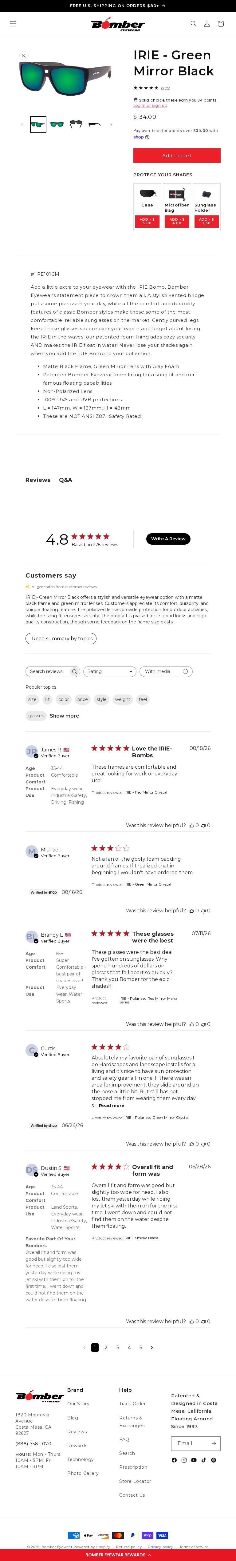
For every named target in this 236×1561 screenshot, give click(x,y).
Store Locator (135, 1481)
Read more (111, 1105)
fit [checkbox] (47, 699)
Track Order (132, 1404)
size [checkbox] (32, 699)
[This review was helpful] (192, 825)
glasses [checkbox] (36, 715)
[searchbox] (47, 671)
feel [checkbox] (143, 699)
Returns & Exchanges (131, 1421)
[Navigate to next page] (152, 1347)
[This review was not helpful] (203, 825)
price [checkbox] (82, 699)
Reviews (77, 1432)
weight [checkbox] (122, 699)
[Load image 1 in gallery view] (38, 124)
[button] (118, 1555)
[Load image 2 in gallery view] (57, 124)
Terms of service (194, 1547)
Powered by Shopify (91, 1547)
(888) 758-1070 (33, 1444)
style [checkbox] (101, 699)
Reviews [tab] (38, 480)
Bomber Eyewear (57, 1547)
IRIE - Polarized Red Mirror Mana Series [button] (148, 1000)
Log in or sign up (150, 105)
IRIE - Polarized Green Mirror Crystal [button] (156, 1117)
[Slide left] (22, 124)
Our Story (78, 1404)
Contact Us (132, 1495)
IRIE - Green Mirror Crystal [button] (147, 884)
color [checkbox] (63, 699)
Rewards (77, 1445)
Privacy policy (160, 1547)
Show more (64, 716)
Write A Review (168, 539)
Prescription (133, 1467)
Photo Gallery (83, 1473)
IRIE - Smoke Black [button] (141, 1237)
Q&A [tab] (65, 480)
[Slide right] (111, 124)
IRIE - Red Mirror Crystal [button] (145, 792)
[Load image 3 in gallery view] (76, 124)
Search (127, 1453)
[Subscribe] (213, 1443)
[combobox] (109, 671)
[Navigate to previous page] (84, 1347)
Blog (72, 1418)
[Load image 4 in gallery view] (94, 124)
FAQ (124, 1439)
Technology (80, 1459)
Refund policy (129, 1547)
